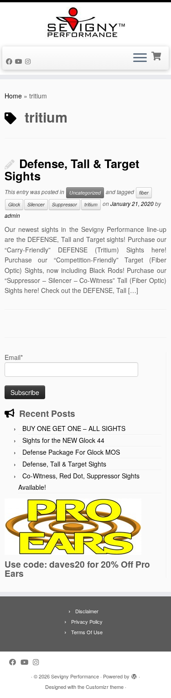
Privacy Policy (87, 621)
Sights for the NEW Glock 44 (63, 440)
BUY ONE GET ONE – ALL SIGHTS (73, 428)
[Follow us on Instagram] (29, 61)
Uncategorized (85, 192)
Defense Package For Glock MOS (71, 452)
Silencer (36, 204)
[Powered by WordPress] (134, 674)
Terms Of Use (87, 632)
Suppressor (64, 204)
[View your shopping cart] (157, 55)
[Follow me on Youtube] (20, 61)
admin (12, 215)
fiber (144, 192)
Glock (14, 204)
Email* (14, 357)
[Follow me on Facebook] (10, 61)
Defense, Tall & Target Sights (72, 169)
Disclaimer (86, 611)
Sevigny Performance (75, 676)
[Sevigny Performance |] (85, 23)
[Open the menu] (140, 58)
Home (13, 95)
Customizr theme (105, 686)
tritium (91, 204)
